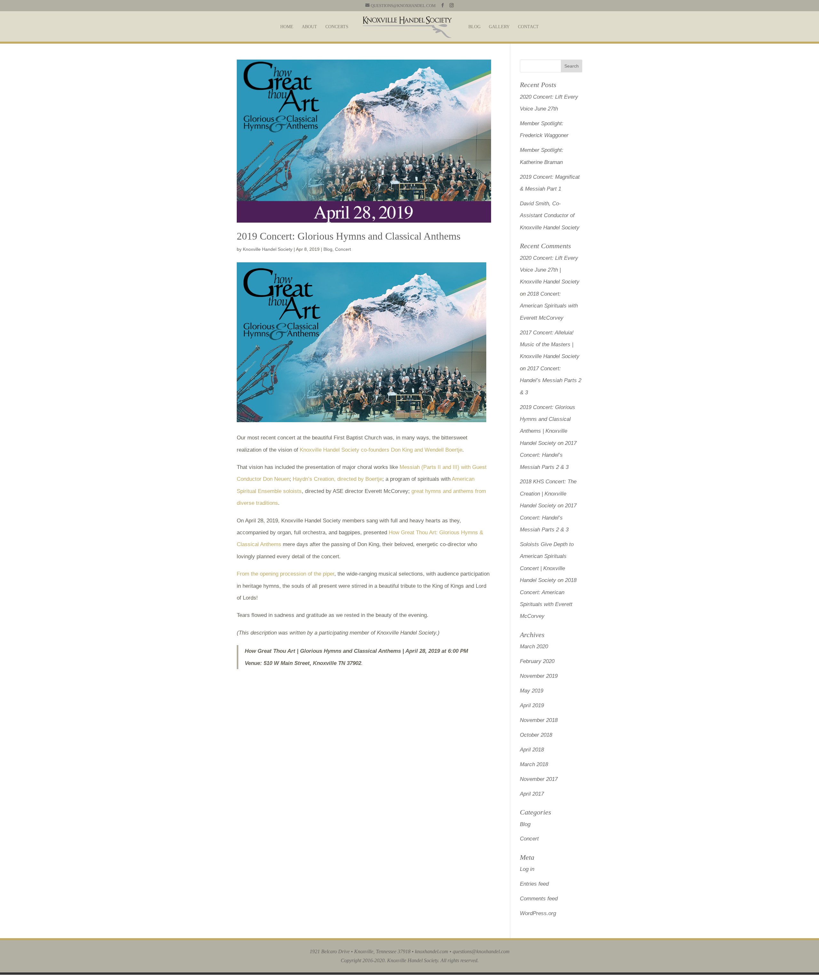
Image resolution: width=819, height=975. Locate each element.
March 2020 (534, 646)
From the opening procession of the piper (285, 574)
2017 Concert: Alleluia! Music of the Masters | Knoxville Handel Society (549, 345)
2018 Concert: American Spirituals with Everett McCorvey (549, 306)
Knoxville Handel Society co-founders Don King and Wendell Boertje (381, 450)
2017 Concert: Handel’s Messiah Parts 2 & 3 (550, 380)
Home (286, 27)
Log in (527, 869)
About (309, 27)
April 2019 (532, 705)
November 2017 (539, 779)
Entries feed (534, 884)
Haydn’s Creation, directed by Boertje (337, 479)
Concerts (336, 27)
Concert (343, 249)
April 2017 (532, 794)
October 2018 (536, 735)
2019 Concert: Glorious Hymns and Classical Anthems (348, 236)
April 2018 (532, 750)
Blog (474, 27)
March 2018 (534, 764)
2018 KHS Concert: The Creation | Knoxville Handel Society (548, 494)
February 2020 (537, 661)
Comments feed (539, 899)
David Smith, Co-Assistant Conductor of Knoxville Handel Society (549, 216)
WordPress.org (538, 913)
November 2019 (539, 676)
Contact (528, 27)
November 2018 (539, 720)
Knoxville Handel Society (267, 249)
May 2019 (531, 691)
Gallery (499, 27)
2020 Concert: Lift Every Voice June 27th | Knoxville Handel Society (549, 270)
